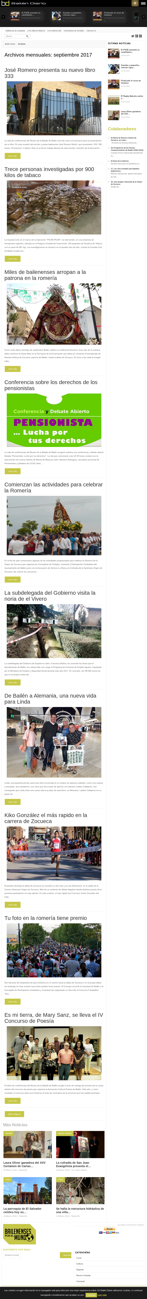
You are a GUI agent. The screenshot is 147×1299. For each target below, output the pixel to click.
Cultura (8, 1133)
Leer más (12, 156)
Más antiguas (14, 1114)
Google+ (141, 36)
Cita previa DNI (54, 31)
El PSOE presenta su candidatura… (130, 51)
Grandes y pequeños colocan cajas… (72, 14)
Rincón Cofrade (65, 1133)
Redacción (23, 1170)
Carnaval (80, 1281)
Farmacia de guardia (15, 31)
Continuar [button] (91, 1295)
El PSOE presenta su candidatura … (31, 14)
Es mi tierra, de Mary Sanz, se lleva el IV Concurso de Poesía (53, 1018)
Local (7, 1180)
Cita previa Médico (36, 31)
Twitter (132, 36)
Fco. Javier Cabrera (79, 1170)
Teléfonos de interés (74, 31)
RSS (135, 3)
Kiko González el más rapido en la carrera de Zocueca (45, 818)
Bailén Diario (10, 44)
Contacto (91, 31)
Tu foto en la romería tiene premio (45, 918)
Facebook (137, 36)
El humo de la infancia (120, 161)
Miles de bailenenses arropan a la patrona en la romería (45, 275)
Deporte (80, 1269)
